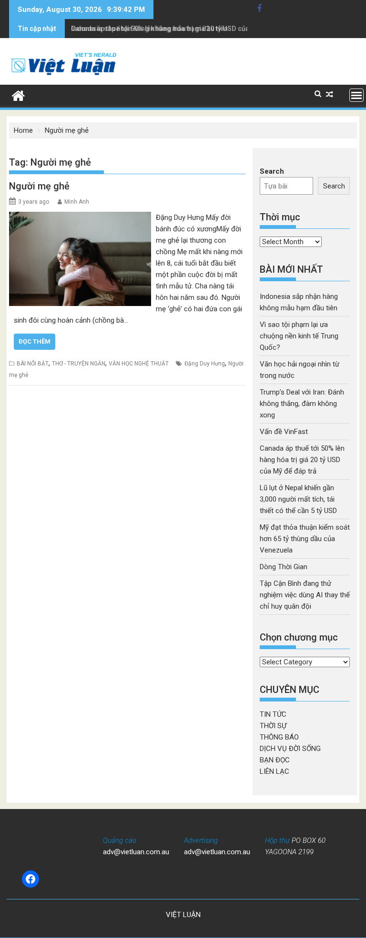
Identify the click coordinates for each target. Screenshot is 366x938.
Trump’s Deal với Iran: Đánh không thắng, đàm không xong (302, 403)
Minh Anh (76, 201)
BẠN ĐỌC (275, 760)
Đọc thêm (35, 341)
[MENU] (356, 95)
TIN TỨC (273, 714)
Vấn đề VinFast (284, 431)
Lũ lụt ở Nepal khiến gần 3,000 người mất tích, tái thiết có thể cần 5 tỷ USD (298, 499)
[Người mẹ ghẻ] (80, 217)
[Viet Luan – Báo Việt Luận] (18, 94)
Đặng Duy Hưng (204, 363)
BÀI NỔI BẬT (33, 363)
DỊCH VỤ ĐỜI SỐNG (290, 748)
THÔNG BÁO (279, 737)
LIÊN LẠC (274, 771)
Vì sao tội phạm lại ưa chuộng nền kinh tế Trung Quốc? (299, 336)
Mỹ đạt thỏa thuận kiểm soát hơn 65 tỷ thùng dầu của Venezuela (305, 538)
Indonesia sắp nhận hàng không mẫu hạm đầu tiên (149, 28)
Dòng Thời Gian (283, 567)
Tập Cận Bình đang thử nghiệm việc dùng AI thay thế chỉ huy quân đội (305, 595)
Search (272, 171)
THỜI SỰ (273, 725)
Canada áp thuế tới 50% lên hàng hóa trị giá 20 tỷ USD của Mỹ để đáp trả (302, 459)
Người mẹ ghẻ (39, 186)
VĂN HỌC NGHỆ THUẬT (139, 363)
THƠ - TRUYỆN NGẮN (78, 363)
